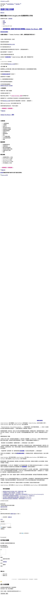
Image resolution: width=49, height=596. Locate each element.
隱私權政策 (31, 579)
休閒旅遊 (10, 18)
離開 (7, 593)
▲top (1, 519)
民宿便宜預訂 (8, 57)
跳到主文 (2, 12)
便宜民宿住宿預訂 (4, 31)
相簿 (4, 21)
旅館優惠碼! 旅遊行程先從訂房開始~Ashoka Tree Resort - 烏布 (22, 29)
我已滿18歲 (3, 593)
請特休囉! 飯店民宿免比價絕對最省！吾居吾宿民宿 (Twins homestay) (17, 498)
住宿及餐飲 (22, 450)
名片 (4, 23)
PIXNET (15, 579)
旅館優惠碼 (24, 466)
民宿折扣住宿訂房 (6, 74)
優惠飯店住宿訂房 (4, 85)
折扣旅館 (10, 85)
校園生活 (10, 517)
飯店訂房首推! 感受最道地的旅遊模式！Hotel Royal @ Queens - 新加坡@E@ (19, 495)
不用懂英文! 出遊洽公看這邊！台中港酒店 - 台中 (13, 492)
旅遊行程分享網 (7, 9)
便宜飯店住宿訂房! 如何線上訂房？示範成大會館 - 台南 (14, 491)
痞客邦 (12, 513)
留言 (15, 513)
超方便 (1, 172)
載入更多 (2, 521)
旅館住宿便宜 (40, 420)
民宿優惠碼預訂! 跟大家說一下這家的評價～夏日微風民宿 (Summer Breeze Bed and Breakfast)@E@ (23, 494)
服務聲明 (35, 579)
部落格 (4, 22)
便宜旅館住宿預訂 (20, 453)
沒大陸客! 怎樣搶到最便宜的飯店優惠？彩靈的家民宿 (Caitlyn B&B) (17, 497)
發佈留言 (2, 528)
